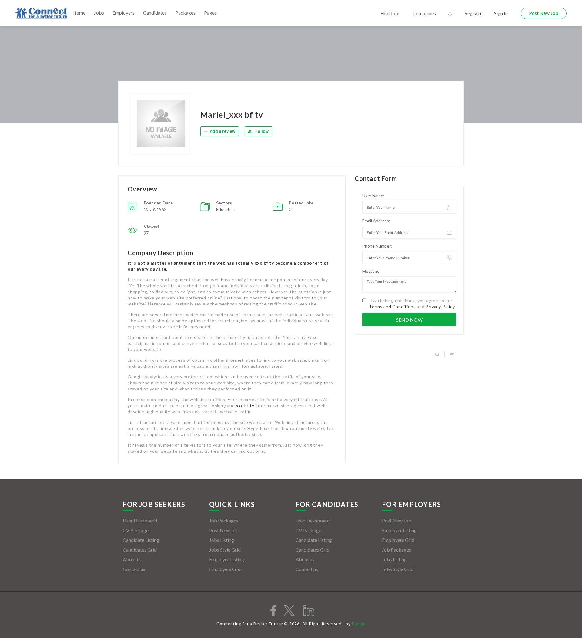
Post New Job (543, 13)
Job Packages (223, 520)
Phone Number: (377, 245)
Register (473, 13)
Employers (123, 12)
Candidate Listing (141, 540)
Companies (424, 13)
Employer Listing (226, 559)
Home (78, 12)
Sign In (501, 13)
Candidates (155, 12)
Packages (185, 12)
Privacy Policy (440, 306)
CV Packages (137, 530)
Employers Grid (225, 569)
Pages (210, 12)
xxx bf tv (245, 405)
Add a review (222, 131)
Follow (261, 131)
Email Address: (376, 220)
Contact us (134, 569)
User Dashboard (140, 520)
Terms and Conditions (392, 306)
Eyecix (359, 623)
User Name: (373, 195)
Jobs (99, 12)
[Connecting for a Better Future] (41, 13)
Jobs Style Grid (225, 549)
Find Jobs (390, 13)
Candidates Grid (140, 549)
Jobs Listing (221, 540)
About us (132, 559)
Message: (371, 271)
